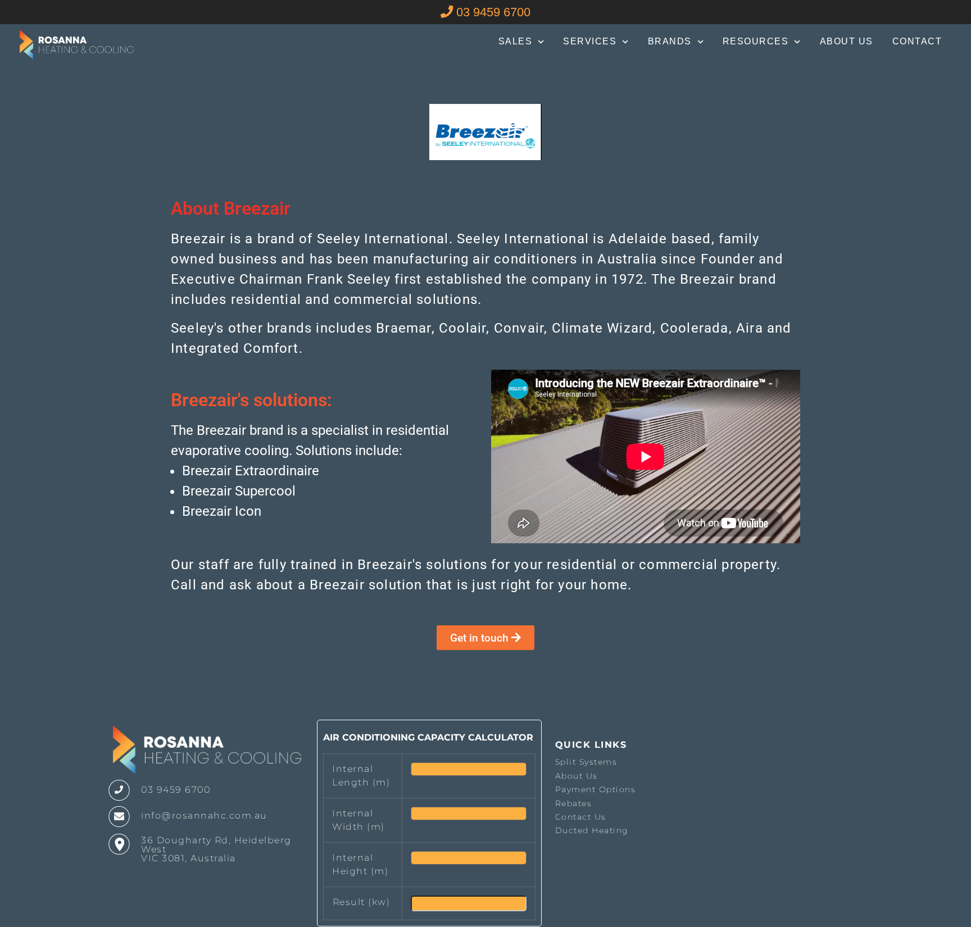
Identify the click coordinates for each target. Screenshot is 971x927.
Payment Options (595, 789)
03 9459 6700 (491, 12)
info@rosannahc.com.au (204, 815)
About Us (846, 41)
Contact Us (580, 817)
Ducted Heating (592, 830)
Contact (917, 41)
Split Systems (586, 762)
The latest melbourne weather (747, 847)
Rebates (573, 803)
